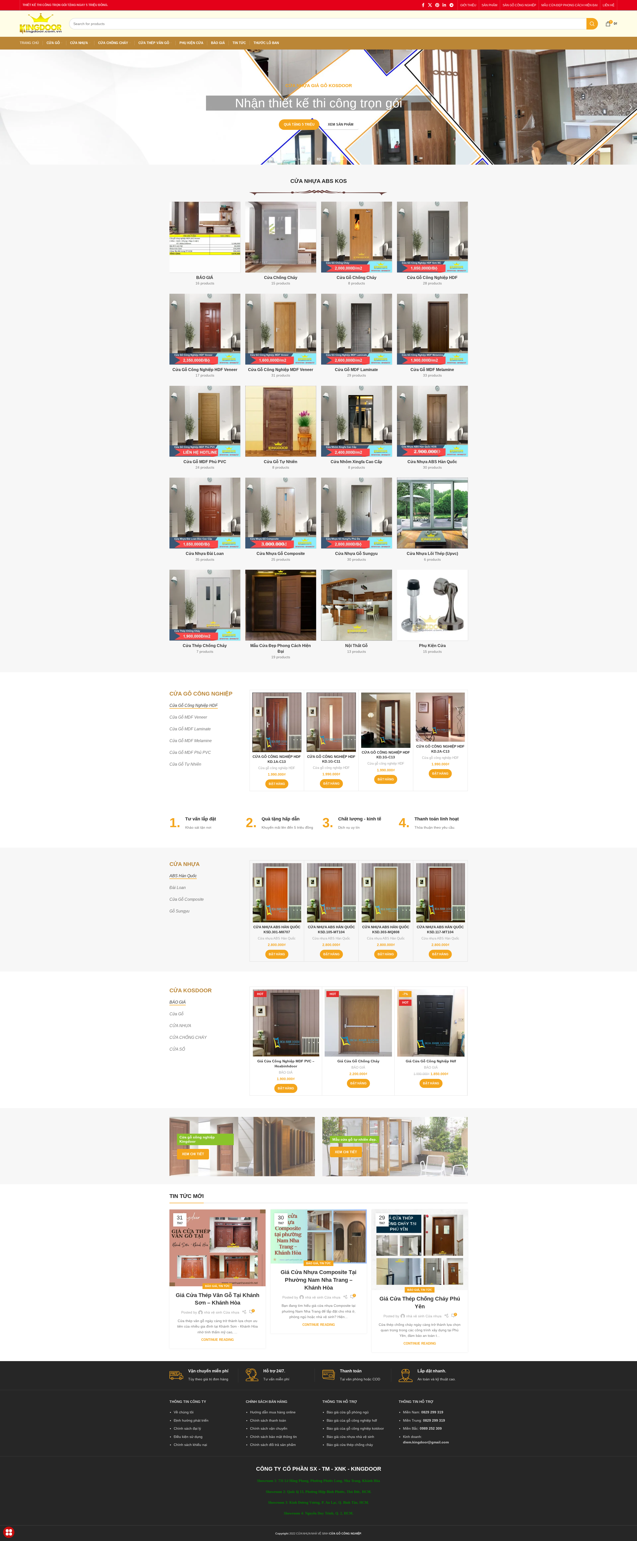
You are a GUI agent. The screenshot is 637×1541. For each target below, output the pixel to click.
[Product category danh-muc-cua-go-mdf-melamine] (432, 337)
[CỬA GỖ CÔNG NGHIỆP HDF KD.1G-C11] (331, 722)
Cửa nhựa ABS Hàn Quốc (277, 938)
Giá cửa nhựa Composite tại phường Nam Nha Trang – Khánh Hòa (318, 1280)
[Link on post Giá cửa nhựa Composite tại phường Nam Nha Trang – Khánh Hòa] (319, 1236)
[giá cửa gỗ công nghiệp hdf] (431, 1023)
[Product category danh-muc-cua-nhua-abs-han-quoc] (432, 429)
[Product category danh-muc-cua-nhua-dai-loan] (204, 521)
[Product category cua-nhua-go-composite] (280, 521)
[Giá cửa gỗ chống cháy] (358, 1023)
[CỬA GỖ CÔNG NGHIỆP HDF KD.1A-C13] (277, 722)
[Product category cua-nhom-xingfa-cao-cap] (356, 429)
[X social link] (430, 5)
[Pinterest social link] (437, 5)
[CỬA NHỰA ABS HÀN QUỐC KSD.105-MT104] (331, 892)
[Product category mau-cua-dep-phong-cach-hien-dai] (280, 616)
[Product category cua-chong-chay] (280, 245)
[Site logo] (41, 23)
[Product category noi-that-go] (356, 613)
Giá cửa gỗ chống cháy (358, 1061)
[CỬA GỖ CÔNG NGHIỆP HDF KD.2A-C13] (440, 717)
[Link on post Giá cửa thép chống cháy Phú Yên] (420, 1249)
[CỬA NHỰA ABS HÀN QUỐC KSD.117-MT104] (440, 892)
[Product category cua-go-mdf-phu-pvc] (204, 429)
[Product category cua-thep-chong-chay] (204, 613)
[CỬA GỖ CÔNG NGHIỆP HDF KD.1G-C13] (385, 720)
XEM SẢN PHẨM (340, 124)
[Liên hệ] (9, 1532)
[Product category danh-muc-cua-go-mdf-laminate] (356, 337)
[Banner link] (242, 1146)
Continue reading (217, 1340)
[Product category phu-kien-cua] (432, 613)
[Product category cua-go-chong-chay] (356, 245)
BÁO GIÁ (286, 1072)
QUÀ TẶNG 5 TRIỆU (299, 124)
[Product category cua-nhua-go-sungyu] (356, 521)
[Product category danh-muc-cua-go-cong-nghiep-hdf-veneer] (204, 337)
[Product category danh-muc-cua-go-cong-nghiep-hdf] (432, 245)
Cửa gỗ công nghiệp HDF (276, 768)
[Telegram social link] (451, 5)
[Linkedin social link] (444, 5)
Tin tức (224, 1286)
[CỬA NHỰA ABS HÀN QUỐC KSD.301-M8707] (277, 892)
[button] (6, 107)
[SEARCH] (592, 24)
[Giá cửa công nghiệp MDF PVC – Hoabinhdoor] (286, 1023)
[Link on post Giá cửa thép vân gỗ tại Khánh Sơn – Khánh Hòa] (217, 1247)
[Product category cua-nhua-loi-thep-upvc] (432, 521)
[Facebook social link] (423, 5)
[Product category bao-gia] (204, 245)
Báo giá (211, 1286)
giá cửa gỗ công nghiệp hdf (431, 1061)
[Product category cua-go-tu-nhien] (280, 429)
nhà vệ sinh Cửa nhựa (221, 1312)
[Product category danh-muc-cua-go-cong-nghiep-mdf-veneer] (280, 337)
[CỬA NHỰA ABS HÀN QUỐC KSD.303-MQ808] (385, 892)
